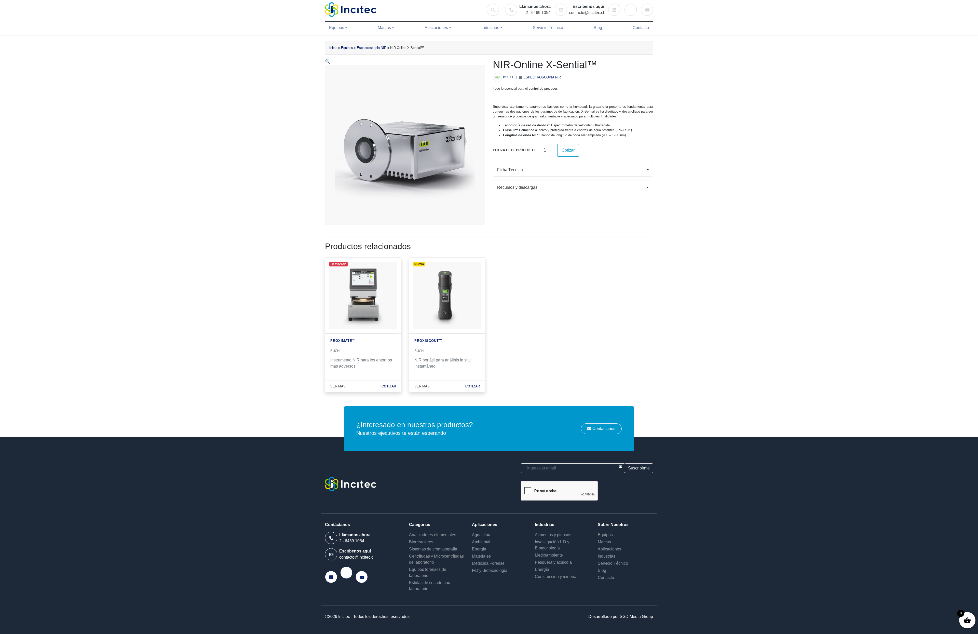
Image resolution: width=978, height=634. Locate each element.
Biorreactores (421, 542)
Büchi (508, 77)
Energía (479, 549)
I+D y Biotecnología (489, 570)
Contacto (641, 27)
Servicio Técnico (548, 27)
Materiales (481, 556)
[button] (327, 61)
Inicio (333, 48)
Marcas (384, 27)
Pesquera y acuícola (553, 562)
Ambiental (481, 542)
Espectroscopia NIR (371, 48)
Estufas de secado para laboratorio (430, 586)
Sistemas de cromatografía (433, 549)
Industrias (490, 27)
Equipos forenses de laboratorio (427, 572)
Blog (598, 27)
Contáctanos (603, 428)
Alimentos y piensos (553, 535)
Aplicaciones (436, 27)
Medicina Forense (488, 563)
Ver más (338, 386)
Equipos (336, 27)
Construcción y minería (555, 576)
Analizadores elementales (432, 535)
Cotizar (568, 150)
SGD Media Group (636, 616)
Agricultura (482, 535)
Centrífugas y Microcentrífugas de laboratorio (436, 559)
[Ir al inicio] (350, 9)
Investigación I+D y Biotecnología (552, 545)
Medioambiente (549, 555)
